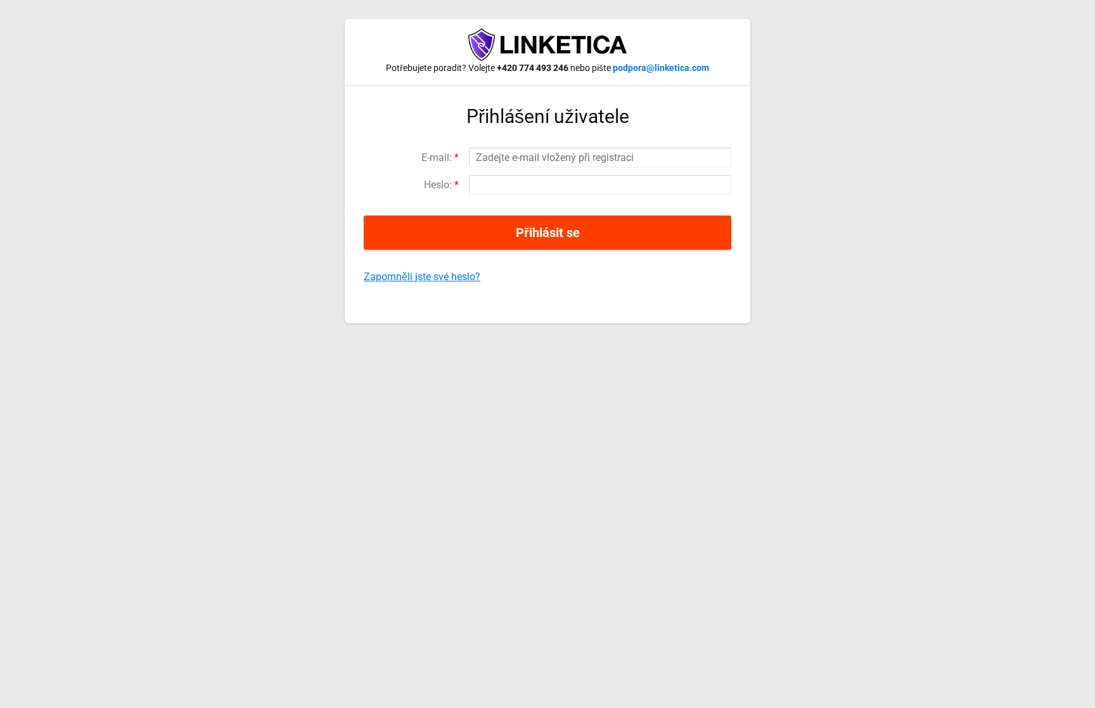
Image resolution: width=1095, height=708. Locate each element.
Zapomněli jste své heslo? (422, 277)
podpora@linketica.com (661, 68)
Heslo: (441, 185)
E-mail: (440, 157)
